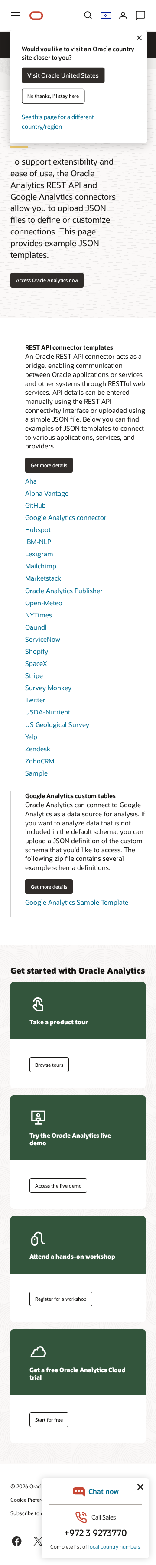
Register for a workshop (61, 1299)
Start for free (49, 1419)
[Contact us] (140, 15)
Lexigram (39, 553)
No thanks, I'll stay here (53, 96)
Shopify (36, 651)
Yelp (31, 736)
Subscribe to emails (33, 1513)
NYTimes (38, 614)
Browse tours (49, 1065)
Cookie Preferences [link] (32, 1499)
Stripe (34, 675)
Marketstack (43, 578)
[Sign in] (123, 15)
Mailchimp (40, 566)
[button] (15, 15)
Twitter (35, 699)
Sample (36, 773)
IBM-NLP (38, 541)
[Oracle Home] (36, 16)
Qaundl (36, 627)
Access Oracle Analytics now (47, 280)
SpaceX (36, 663)
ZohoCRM (39, 761)
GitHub (35, 505)
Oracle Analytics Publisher (64, 590)
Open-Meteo (43, 602)
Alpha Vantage (46, 493)
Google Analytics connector (66, 517)
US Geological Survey (57, 724)
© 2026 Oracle (27, 1486)
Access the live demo (58, 1185)
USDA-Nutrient (47, 712)
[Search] (88, 15)
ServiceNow (42, 639)
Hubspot (38, 529)
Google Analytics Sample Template (76, 902)
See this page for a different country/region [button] (58, 121)
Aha (31, 481)
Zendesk (37, 748)
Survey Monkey (48, 687)
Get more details (46, 465)
